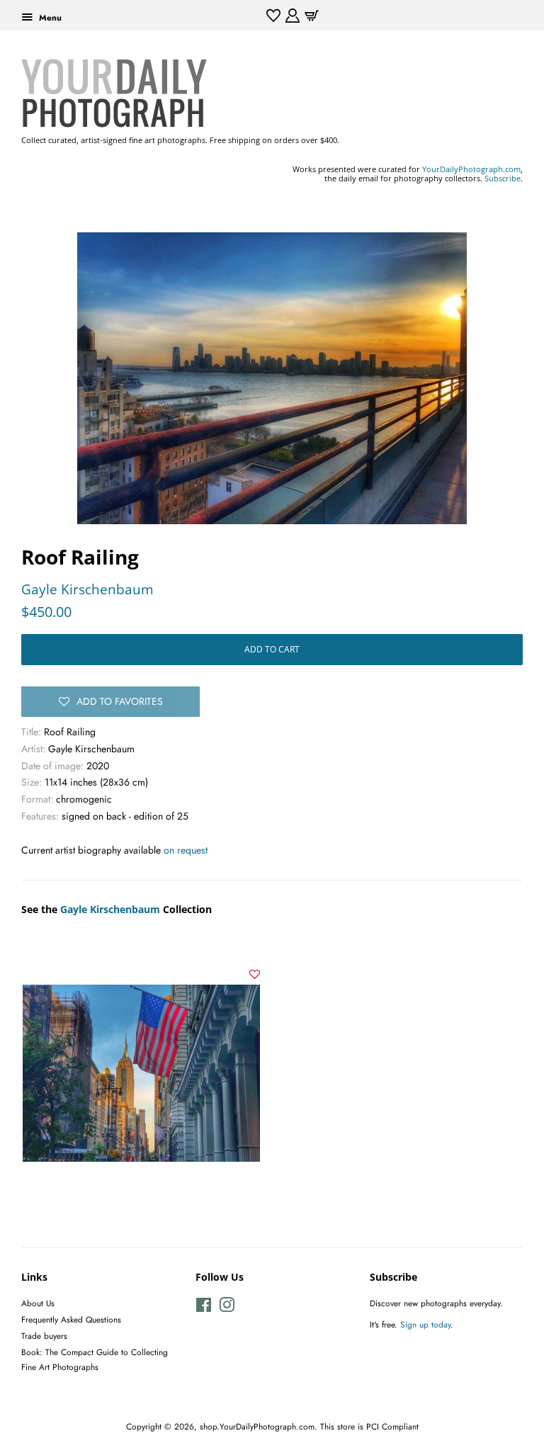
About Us (38, 1303)
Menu (49, 17)
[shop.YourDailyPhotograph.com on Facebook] (204, 1308)
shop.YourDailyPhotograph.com (257, 1426)
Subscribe (502, 178)
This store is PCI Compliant (369, 1426)
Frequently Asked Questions (71, 1319)
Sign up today (425, 1324)
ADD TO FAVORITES (119, 701)
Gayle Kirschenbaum (87, 589)
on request (186, 850)
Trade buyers (44, 1336)
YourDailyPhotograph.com (471, 169)
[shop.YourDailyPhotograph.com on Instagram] (226, 1308)
